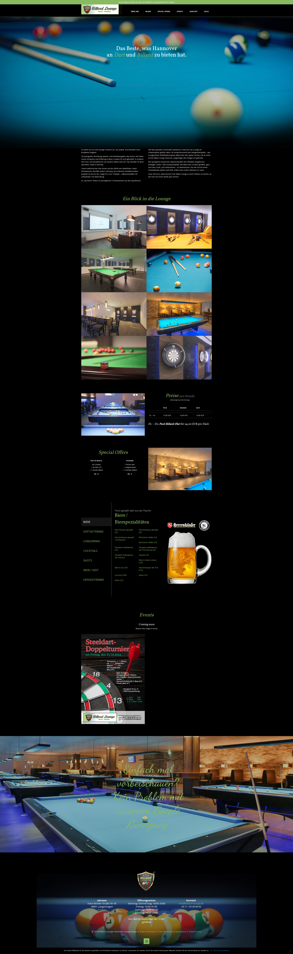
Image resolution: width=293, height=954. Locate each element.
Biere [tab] (86, 522)
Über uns (135, 11)
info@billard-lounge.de (191, 903)
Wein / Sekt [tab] (91, 570)
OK (211, 950)
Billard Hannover (148, 931)
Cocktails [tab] (90, 551)
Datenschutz (195, 931)
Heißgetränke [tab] (93, 580)
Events (180, 11)
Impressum (181, 931)
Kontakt (194, 11)
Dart (119, 55)
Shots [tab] (87, 560)
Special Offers (164, 11)
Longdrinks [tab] (91, 541)
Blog (206, 11)
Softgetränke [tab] (93, 531)
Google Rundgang (152, 817)
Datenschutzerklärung (221, 950)
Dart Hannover (166, 931)
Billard (145, 55)
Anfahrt (102, 909)
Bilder (148, 11)
